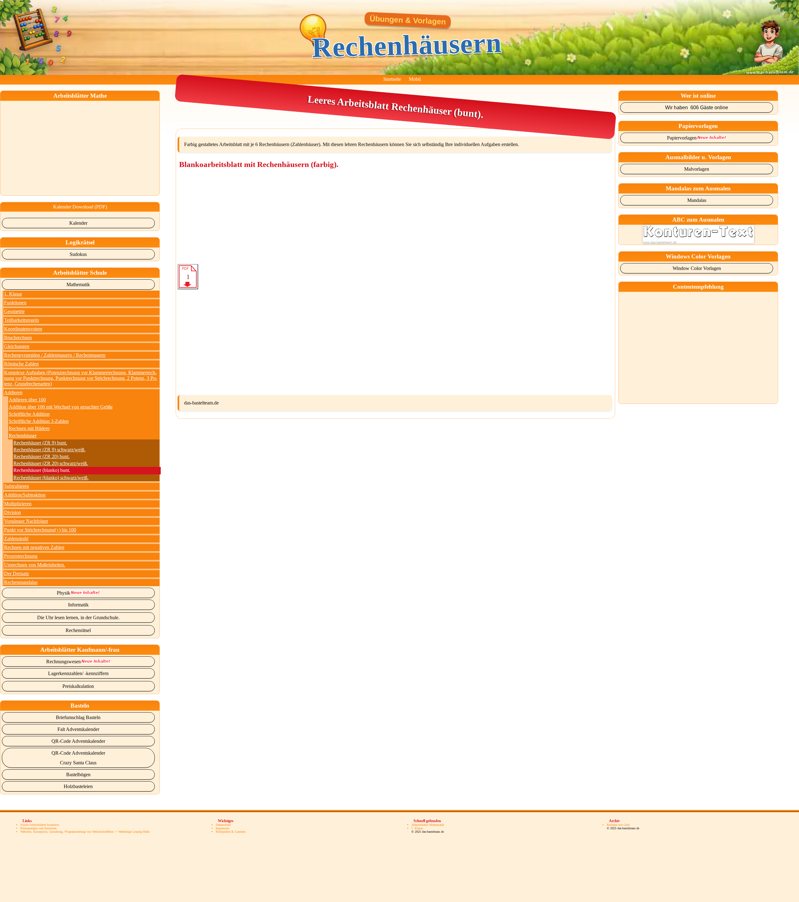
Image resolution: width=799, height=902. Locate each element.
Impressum (222, 828)
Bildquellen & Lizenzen (231, 831)
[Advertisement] (80, 144)
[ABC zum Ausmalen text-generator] (698, 241)
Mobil (415, 79)
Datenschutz (223, 824)
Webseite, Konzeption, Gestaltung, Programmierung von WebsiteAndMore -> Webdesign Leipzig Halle (85, 831)
